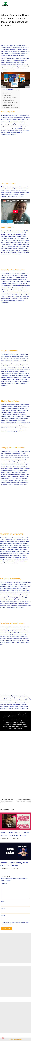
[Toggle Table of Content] (16, 90)
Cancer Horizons (7, 95)
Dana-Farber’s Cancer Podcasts (11, 107)
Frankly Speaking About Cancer (10, 97)
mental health (12, 728)
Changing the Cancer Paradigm (10, 102)
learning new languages (16, 724)
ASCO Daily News (7, 92)
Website (3, 915)
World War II (18, 722)
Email (3, 908)
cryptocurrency (19, 726)
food (17, 720)
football (26, 726)
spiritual (13, 720)
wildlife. (20, 728)
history (9, 726)
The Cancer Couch (7, 93)
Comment (4, 883)
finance (13, 726)
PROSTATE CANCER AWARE (9, 104)
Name (3, 901)
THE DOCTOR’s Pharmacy (9, 105)
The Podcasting (5, 838)
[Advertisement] (15, 37)
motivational (7, 720)
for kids (13, 722)
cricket (23, 717)
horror (16, 718)
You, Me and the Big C (8, 98)
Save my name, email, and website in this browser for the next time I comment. (16, 923)
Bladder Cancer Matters (8, 100)
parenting (20, 720)
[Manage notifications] (3, 1038)
